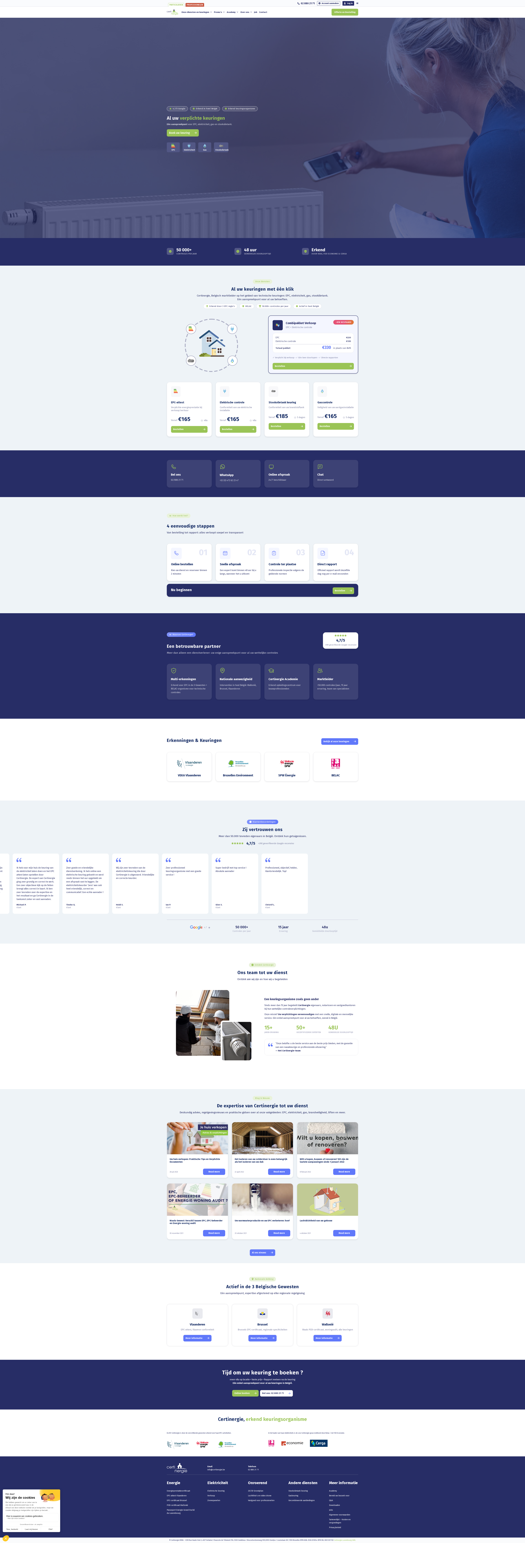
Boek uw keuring (179, 132)
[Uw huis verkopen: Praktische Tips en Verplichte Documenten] (197, 1138)
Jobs (331, 1510)
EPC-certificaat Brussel (177, 1500)
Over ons (244, 12)
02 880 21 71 (308, 3)
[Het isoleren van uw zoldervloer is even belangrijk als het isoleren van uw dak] (262, 1138)
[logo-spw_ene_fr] (202, 1444)
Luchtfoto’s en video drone (259, 1495)
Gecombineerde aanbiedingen (301, 1500)
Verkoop (211, 1495)
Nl (357, 3)
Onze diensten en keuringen (195, 12)
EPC (173, 150)
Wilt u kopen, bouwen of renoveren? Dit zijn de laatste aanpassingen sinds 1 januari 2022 (324, 1160)
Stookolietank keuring (298, 1491)
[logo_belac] (271, 1443)
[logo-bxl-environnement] (227, 1444)
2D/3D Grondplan (255, 1491)
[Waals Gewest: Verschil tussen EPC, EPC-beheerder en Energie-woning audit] (197, 1200)
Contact (263, 12)
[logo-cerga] (319, 1443)
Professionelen (195, 5)
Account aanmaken (330, 3)
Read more (214, 1171)
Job (255, 12)
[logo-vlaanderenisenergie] (178, 1444)
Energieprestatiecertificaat (178, 1491)
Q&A (331, 1500)
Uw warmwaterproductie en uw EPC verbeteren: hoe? (262, 1220)
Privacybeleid (335, 1527)
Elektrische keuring (216, 1491)
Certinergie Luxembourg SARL (345, 1540)
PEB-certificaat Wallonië (177, 1505)
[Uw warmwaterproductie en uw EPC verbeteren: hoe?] (262, 1200)
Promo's (218, 12)
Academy (231, 12)
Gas (205, 150)
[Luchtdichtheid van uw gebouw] (327, 1200)
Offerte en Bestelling (344, 12)
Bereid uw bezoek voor (339, 1495)
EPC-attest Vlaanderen (176, 1495)
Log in (350, 3)
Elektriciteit (189, 150)
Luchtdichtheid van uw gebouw (316, 1220)
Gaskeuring (293, 1495)
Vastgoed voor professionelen (261, 1500)
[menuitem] (306, 3)
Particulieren (176, 5)
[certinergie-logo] (172, 12)
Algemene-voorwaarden (339, 1515)
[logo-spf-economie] (292, 1443)
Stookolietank (221, 150)
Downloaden (334, 1505)
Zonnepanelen (213, 1500)
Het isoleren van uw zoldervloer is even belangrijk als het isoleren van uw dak (261, 1160)
